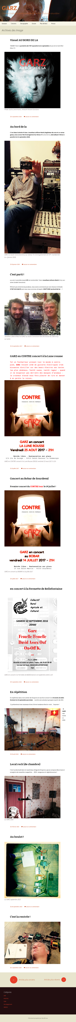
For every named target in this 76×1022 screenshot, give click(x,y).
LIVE (5, 995)
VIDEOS (6, 1007)
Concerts (13, 23)
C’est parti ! (17, 274)
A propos (4, 23)
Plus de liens (43, 23)
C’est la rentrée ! (20, 916)
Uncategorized (8, 1004)
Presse (53, 23)
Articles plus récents (54, 979)
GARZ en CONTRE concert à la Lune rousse (36, 356)
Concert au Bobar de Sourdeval (29, 478)
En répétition (18, 692)
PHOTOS (6, 998)
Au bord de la (18, 126)
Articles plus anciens (24, 979)
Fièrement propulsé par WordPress (38, 1018)
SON (5, 1001)
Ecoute (34, 23)
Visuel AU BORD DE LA (24, 40)
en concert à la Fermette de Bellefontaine (36, 588)
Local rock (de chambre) (25, 764)
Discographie (24, 23)
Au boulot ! (17, 836)
